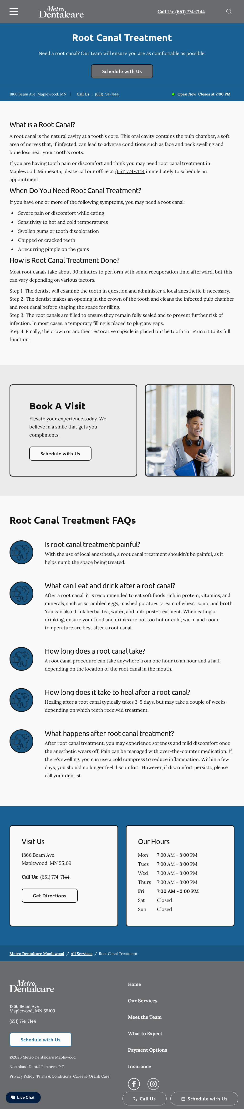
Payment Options (147, 1050)
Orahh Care (99, 1076)
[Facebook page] (134, 1084)
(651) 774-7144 (107, 94)
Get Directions (49, 895)
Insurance (139, 1066)
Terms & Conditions (53, 1076)
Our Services (143, 1001)
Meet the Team (145, 1017)
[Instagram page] (153, 1084)
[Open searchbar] (229, 11)
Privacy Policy (22, 1076)
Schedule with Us (122, 71)
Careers (80, 1076)
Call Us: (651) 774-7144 (181, 12)
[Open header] (15, 11)
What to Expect (145, 1033)
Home (134, 984)
